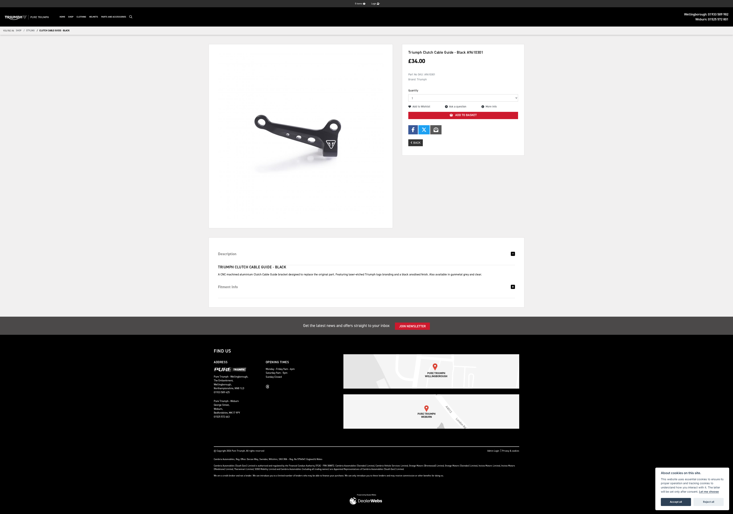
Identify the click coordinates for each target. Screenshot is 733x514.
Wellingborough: (706, 14)
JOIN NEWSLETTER (412, 326)
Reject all (708, 501)
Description (227, 253)
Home (62, 16)
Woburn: (711, 19)
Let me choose (709, 491)
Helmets (93, 16)
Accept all (676, 501)
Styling (30, 30)
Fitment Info (228, 286)
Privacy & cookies (510, 450)
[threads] (268, 387)
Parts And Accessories (113, 16)
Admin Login (493, 450)
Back (417, 143)
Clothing (81, 16)
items (359, 3)
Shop (70, 16)
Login (374, 3)
